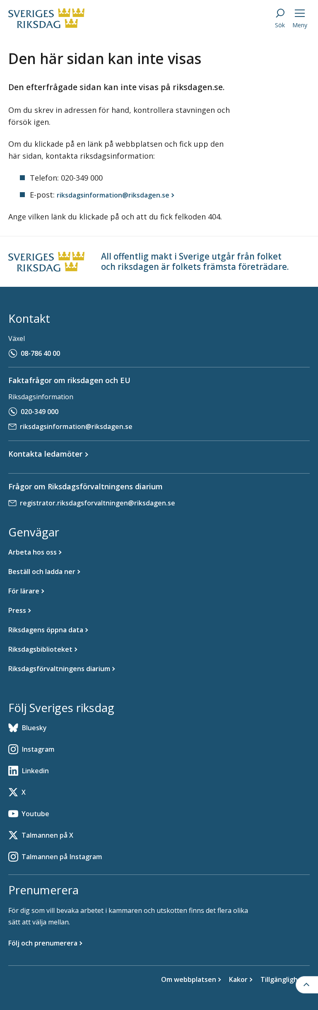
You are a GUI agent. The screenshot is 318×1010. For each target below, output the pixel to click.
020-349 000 (39, 411)
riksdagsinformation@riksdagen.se (76, 426)
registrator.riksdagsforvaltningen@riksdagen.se (97, 502)
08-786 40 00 (40, 353)
